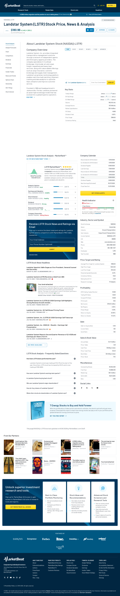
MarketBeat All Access (54, 563)
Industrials (112, 227)
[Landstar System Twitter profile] (93, 388)
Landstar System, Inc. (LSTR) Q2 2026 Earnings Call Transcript (50, 318)
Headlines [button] (99, 10)
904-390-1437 (112, 248)
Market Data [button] (49, 10)
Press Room (36, 570)
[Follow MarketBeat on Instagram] (17, 577)
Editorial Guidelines (38, 565)
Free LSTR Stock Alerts (94, 14)
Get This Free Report (57, 416)
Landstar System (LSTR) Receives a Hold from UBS (45, 277)
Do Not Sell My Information (106, 568)
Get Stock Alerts (98, 193)
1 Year (95, 49)
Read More (30, 97)
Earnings (84, 568)
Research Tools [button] (23, 10)
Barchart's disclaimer (85, 592)
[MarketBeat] (12, 5)
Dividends (85, 565)
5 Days (74, 49)
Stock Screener (71, 573)
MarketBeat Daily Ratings (55, 565)
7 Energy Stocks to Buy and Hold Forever (71, 405)
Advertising (102, 563)
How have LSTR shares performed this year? (41, 359)
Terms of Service (104, 575)
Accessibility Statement (106, 565)
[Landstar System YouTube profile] (98, 388)
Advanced (103, 49)
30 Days (81, 49)
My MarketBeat (71, 570)
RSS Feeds (102, 573)
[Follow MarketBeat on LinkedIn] (14, 577)
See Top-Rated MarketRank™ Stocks (37, 159)
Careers (35, 573)
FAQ (34, 578)
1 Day (67, 49)
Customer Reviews (53, 570)
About (34, 563)
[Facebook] (8, 577)
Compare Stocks (71, 565)
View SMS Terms (33, 254)
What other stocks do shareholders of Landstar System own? (47, 393)
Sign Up (111, 82)
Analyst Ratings (86, 563)
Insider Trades (86, 570)
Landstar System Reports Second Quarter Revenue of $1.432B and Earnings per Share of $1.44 (51, 336)
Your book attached (45, 284)
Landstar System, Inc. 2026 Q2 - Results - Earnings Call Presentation (47, 326)
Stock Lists (70, 563)
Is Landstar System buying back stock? (39, 378)
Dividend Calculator (72, 568)
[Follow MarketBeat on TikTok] (20, 577)
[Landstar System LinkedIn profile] (88, 388)
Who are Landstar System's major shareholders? (42, 383)
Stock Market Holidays (88, 573)
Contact (35, 575)
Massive (48, 591)
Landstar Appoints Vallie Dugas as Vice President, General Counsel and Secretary (51, 268)
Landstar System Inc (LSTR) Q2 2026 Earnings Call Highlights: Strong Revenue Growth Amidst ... (49, 302)
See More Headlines (35, 345)
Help (37, 578)
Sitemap (101, 578)
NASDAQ (113, 224)
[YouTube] (11, 577)
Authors (35, 568)
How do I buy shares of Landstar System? (40, 388)
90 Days (88, 49)
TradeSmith (98, 213)
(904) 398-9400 (111, 245)
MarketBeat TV (52, 568)
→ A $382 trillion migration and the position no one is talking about (38, 14)
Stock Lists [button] (74, 10)
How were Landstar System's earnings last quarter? (43, 373)
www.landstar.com (110, 242)
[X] (5, 577)
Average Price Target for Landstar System (92, 264)
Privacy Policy (103, 570)
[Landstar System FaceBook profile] (83, 388)
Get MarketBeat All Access (20, 507)
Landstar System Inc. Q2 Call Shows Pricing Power (45, 310)
